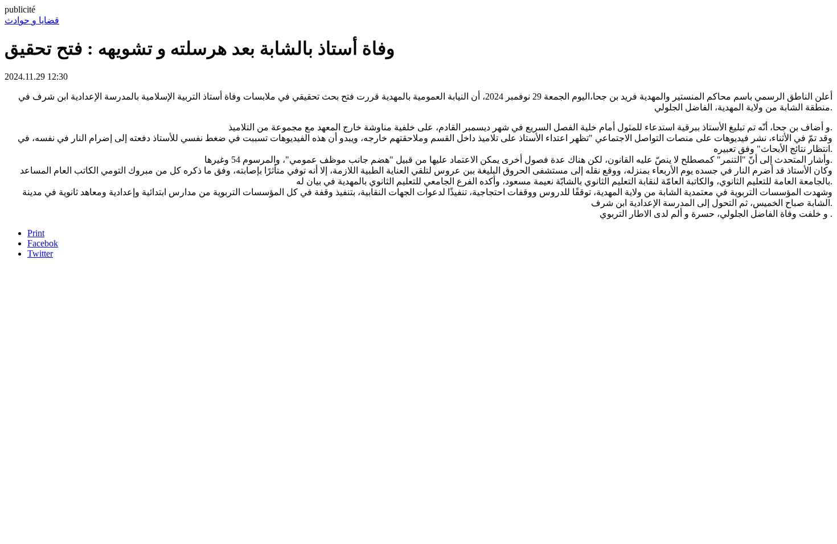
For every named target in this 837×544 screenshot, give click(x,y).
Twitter (40, 253)
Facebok (42, 243)
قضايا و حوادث (32, 20)
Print (35, 233)
